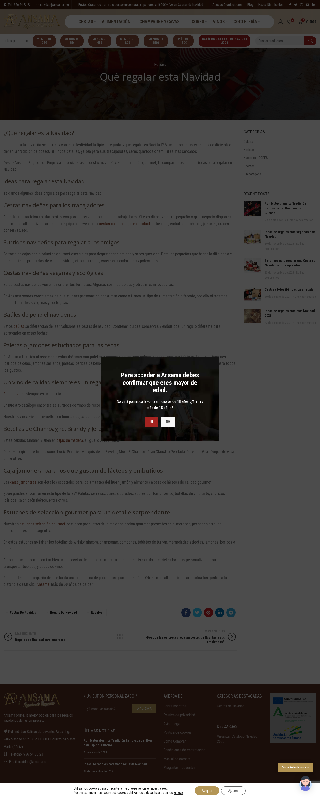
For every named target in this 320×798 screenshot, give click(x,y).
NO (168, 421)
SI (151, 421)
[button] (305, 783)
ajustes (178, 793)
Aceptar (207, 791)
